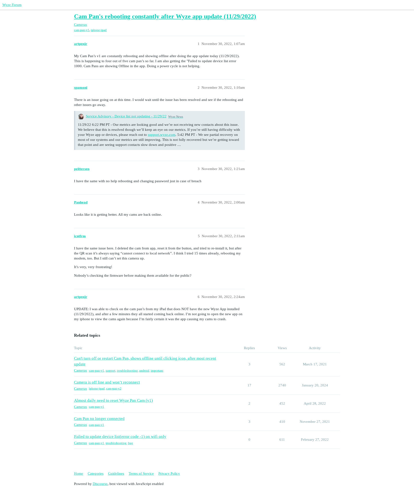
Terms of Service (141, 473)
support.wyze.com (161, 135)
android (144, 370)
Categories (96, 473)
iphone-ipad (99, 30)
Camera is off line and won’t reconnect (107, 382)
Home (78, 473)
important (157, 370)
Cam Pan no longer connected (99, 418)
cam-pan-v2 (113, 388)
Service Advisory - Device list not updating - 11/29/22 (126, 116)
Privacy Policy (169, 473)
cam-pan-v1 (81, 30)
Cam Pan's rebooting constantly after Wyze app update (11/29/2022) (165, 16)
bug (130, 443)
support (110, 370)
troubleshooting (127, 370)
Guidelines (116, 473)
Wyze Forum (12, 5)
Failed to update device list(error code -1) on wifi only (120, 436)
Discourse (100, 484)
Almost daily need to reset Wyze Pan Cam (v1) (113, 400)
